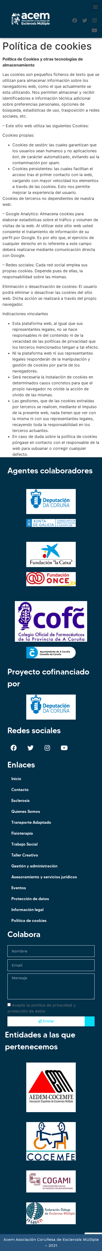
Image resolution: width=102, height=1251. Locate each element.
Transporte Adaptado (31, 822)
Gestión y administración (34, 865)
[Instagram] (95, 21)
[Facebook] (75, 21)
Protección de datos (30, 898)
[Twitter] (85, 21)
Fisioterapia (22, 833)
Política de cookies (29, 920)
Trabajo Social (24, 844)
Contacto (20, 789)
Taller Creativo (24, 855)
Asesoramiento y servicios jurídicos (44, 876)
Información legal (27, 909)
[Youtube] (95, 30)
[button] (95, 6)
